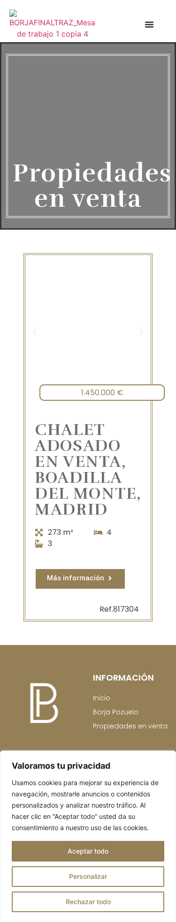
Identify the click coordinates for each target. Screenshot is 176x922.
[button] (34, 331)
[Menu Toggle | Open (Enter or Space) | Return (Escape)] (149, 24)
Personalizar (88, 876)
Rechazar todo (88, 902)
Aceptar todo (88, 851)
